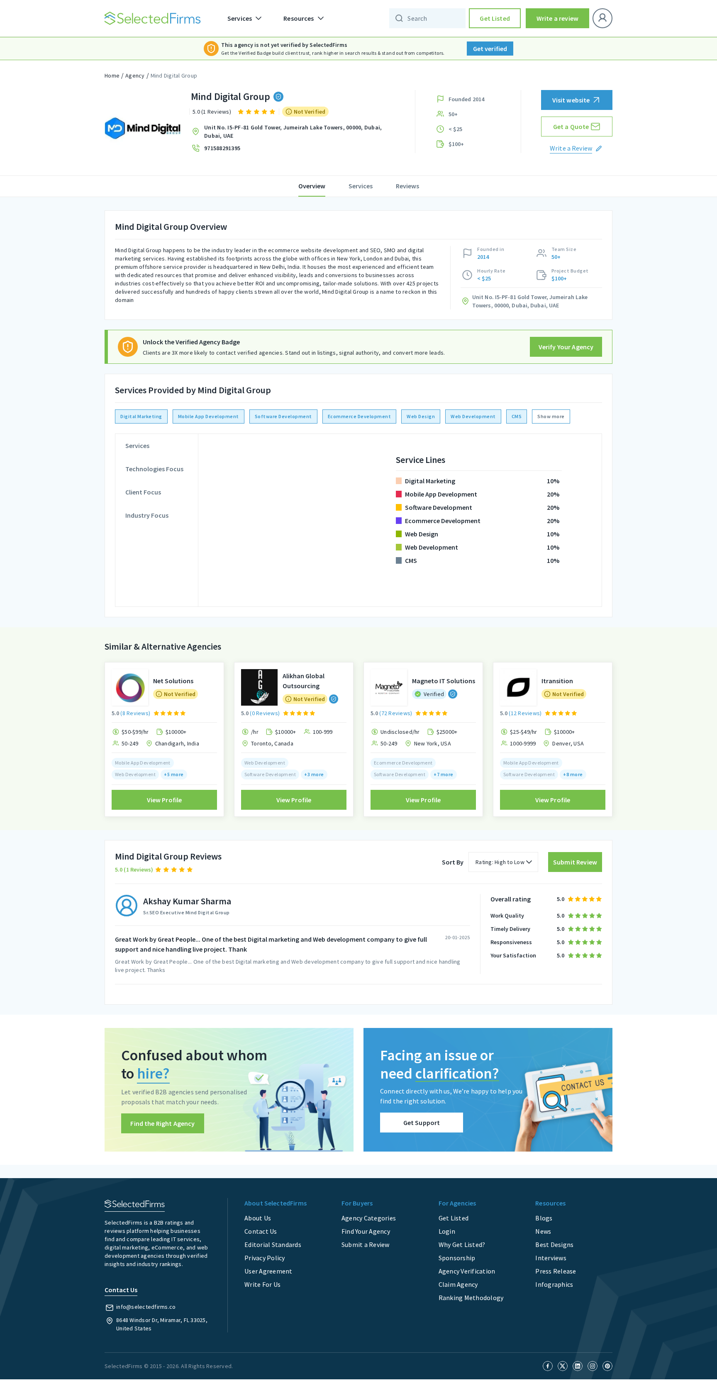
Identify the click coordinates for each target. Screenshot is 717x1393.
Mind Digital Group (174, 75)
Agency (135, 75)
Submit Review (575, 862)
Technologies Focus (154, 469)
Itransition (557, 681)
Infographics (554, 1284)
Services (361, 186)
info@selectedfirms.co (146, 1306)
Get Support (421, 1122)
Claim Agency (458, 1284)
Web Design (421, 416)
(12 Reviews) (525, 713)
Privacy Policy (264, 1258)
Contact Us (260, 1231)
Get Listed (495, 18)
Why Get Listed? (462, 1244)
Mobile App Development (208, 416)
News (543, 1231)
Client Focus (143, 492)
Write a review (557, 18)
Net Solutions (173, 681)
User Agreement (268, 1271)
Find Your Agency (365, 1231)
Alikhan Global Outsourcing (303, 681)
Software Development (283, 416)
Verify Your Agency (566, 347)
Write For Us (262, 1284)
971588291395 (222, 148)
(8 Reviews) (135, 713)
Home (112, 75)
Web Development (473, 416)
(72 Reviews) (395, 713)
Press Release (555, 1271)
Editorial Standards (272, 1244)
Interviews (550, 1258)
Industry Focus (146, 515)
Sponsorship (457, 1258)
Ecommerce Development (359, 416)
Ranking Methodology (471, 1297)
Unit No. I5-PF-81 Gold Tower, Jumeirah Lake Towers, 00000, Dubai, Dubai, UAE (293, 131)
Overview (311, 186)
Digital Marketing (141, 416)
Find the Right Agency (162, 1123)
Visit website (571, 100)
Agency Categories (368, 1218)
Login (447, 1231)
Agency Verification (467, 1271)
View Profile (164, 800)
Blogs (543, 1218)
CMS (517, 416)
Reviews (407, 186)
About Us (257, 1218)
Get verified (490, 48)
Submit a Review (365, 1244)
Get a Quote (571, 126)
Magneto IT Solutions (443, 681)
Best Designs (554, 1244)
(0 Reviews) (265, 713)
